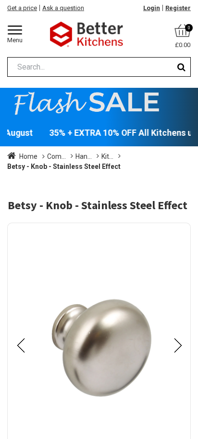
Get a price (22, 8)
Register (178, 8)
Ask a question (63, 8)
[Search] (181, 67)
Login (151, 8)
